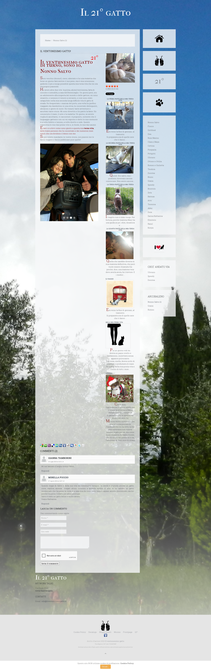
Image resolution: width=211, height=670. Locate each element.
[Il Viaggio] (120, 294)
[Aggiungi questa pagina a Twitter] (79, 445)
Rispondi (45, 471)
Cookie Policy (80, 632)
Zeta (150, 192)
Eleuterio (152, 220)
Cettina (151, 146)
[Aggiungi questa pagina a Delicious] (53, 445)
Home (48, 40)
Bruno (150, 177)
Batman (151, 196)
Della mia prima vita (114, 322)
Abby (150, 208)
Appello (109, 373)
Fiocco (151, 126)
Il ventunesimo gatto (114, 641)
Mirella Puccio (58, 477)
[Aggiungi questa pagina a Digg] (60, 445)
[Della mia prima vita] (118, 336)
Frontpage (127, 632)
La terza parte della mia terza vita (120, 185)
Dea (149, 134)
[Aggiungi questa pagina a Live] (75, 445)
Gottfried (152, 130)
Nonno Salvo (153, 122)
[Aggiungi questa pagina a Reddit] (68, 445)
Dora (150, 212)
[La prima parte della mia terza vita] (120, 115)
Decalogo (92, 632)
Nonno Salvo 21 (154, 302)
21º (136, 632)
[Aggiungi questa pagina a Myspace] (71, 445)
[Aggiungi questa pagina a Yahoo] (49, 445)
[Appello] (120, 388)
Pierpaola (152, 149)
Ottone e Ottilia (155, 161)
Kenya (150, 228)
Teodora (151, 169)
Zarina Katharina (155, 216)
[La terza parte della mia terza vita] (120, 201)
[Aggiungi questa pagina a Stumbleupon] (56, 445)
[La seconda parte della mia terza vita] (120, 160)
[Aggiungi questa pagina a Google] (41, 445)
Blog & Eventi (105, 632)
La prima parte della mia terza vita (120, 99)
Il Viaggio (109, 279)
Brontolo (152, 188)
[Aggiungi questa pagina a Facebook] (64, 445)
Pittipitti (151, 153)
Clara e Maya (153, 142)
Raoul (150, 224)
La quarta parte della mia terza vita (120, 229)
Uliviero (151, 157)
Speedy (151, 185)
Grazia (150, 181)
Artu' (150, 200)
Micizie (117, 632)
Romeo (151, 309)
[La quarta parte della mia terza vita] (120, 245)
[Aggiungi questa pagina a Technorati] (45, 445)
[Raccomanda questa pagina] (83, 445)
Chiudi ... (105, 666)
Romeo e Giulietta (156, 165)
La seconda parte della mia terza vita (120, 143)
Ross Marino (153, 138)
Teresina (152, 204)
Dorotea (151, 173)
